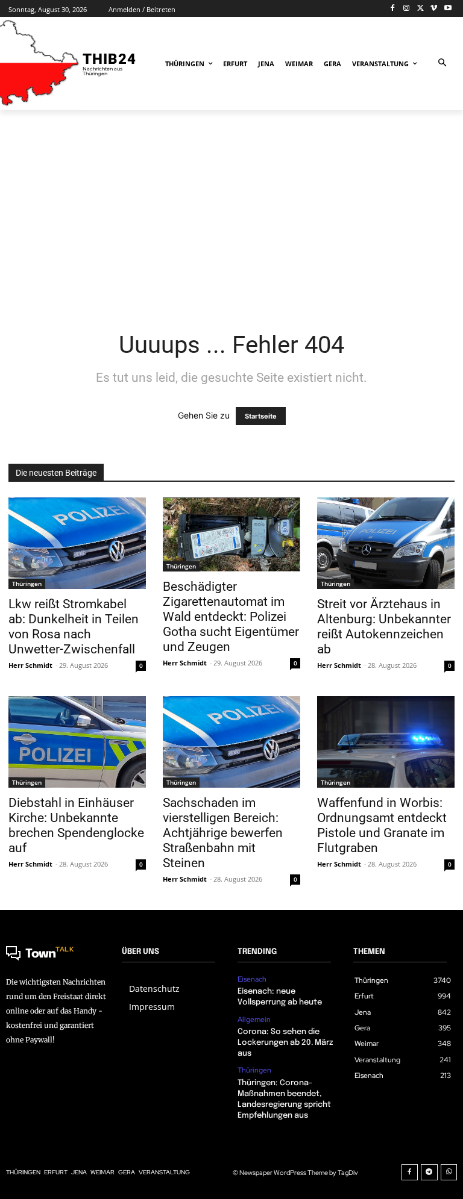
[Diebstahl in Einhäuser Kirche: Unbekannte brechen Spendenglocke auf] (77, 742)
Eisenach (252, 979)
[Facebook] (393, 9)
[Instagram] (407, 9)
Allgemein (254, 1019)
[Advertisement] (231, 209)
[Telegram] (429, 1172)
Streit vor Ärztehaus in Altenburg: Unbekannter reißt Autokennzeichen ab (384, 626)
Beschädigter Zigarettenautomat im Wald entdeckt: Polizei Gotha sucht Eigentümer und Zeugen (231, 616)
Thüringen (27, 583)
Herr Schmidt (30, 665)
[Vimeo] (434, 9)
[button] (442, 63)
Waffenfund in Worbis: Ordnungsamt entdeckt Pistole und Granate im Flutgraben (382, 825)
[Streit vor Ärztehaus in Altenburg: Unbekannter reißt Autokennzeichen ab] (386, 543)
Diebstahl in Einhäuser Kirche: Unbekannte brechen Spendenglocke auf (76, 825)
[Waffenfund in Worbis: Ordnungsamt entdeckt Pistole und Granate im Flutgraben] (386, 742)
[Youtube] (448, 9)
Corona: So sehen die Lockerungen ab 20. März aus (285, 1042)
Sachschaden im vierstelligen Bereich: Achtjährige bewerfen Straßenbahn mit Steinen (223, 833)
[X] (420, 9)
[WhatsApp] (449, 1172)
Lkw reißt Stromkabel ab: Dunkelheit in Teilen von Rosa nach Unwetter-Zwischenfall (73, 626)
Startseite (261, 416)
